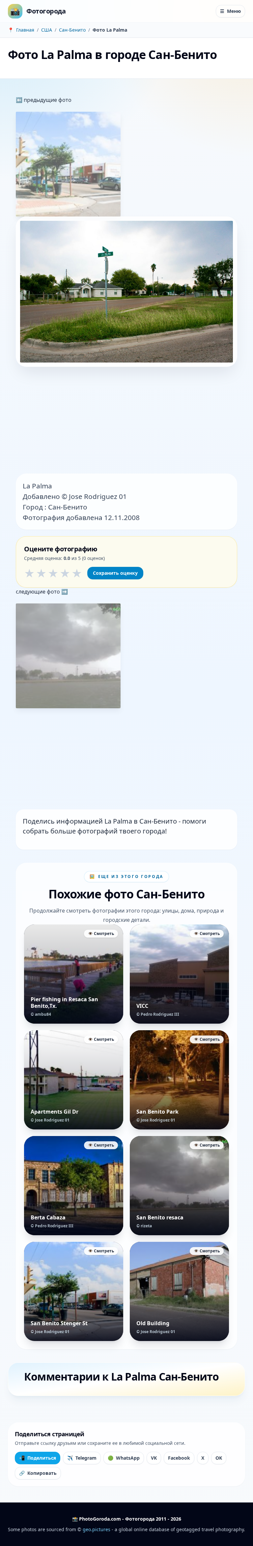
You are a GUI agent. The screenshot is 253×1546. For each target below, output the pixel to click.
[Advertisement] (126, 421)
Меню (230, 11)
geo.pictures (96, 1529)
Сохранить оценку (115, 573)
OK (218, 1458)
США (46, 30)
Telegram (82, 1458)
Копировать (38, 1473)
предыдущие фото (46, 99)
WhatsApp (124, 1458)
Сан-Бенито (72, 30)
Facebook (179, 1458)
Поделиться (37, 1458)
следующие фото (38, 591)
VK (154, 1458)
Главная (25, 30)
